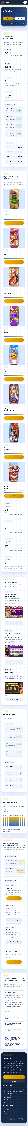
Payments (5, 1099)
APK (8, 18)
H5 (25, 2)
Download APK (6, 1109)
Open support (14, 961)
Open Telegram (14, 898)
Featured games (7, 1097)
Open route (22, 862)
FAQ (4, 1102)
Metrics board (7, 1096)
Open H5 (5, 1111)
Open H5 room (14, 223)
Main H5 (20, 18)
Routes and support (8, 1101)
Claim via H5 (14, 623)
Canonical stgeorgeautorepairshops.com (14, 1107)
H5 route (14, 1081)
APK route (14, 1077)
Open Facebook (14, 941)
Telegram (5, 1113)
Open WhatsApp (14, 920)
